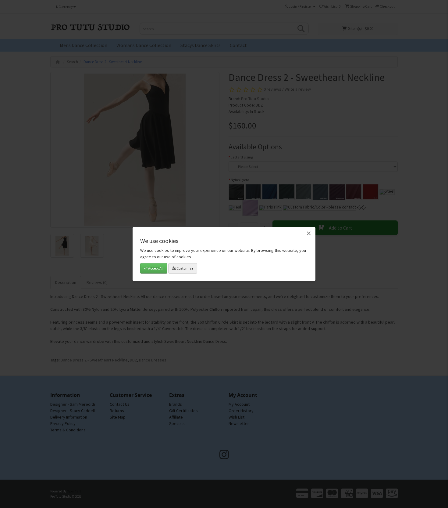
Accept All (155, 268)
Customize (184, 268)
